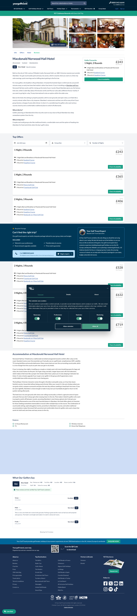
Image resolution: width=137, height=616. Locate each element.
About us (15, 560)
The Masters (38, 569)
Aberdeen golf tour (72, 85)
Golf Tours (50, 8)
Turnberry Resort (40, 578)
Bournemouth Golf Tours (42, 581)
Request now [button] (114, 571)
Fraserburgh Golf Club (31, 187)
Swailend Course (99, 72)
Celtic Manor (39, 566)
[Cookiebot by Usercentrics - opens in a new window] (100, 288)
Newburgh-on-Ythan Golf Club (33, 215)
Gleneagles (38, 584)
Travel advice (16, 578)
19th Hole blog (17, 572)
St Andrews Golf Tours (41, 575)
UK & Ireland (16, 63)
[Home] (20, 3)
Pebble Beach (62, 587)
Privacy (15, 584)
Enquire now (113, 541)
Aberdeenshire (33, 63)
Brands (83, 563)
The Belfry (38, 560)
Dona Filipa (38, 590)
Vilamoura (61, 563)
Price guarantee (17, 575)
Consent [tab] (40, 295)
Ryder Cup (38, 563)
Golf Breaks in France (64, 560)
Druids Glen (38, 572)
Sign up (122, 8)
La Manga (60, 569)
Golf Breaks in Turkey (64, 578)
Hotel (29, 52)
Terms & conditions (18, 581)
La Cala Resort (62, 581)
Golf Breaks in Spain (63, 572)
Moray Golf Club (29, 185)
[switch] (58, 318)
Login (116, 8)
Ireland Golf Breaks (40, 587)
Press (14, 569)
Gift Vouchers (89, 8)
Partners (83, 560)
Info (15, 52)
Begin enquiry (65, 254)
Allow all (95, 326)
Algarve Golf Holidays (64, 566)
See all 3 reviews (31, 67)
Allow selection (68, 326)
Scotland (24, 63)
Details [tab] (68, 294)
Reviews (37, 52)
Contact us (16, 587)
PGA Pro (60, 590)
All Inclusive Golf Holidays (65, 584)
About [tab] (96, 294)
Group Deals (102, 8)
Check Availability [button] (104, 79)
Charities (15, 566)
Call (27, 253)
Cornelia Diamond (63, 575)
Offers (22, 52)
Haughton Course (99, 75)
